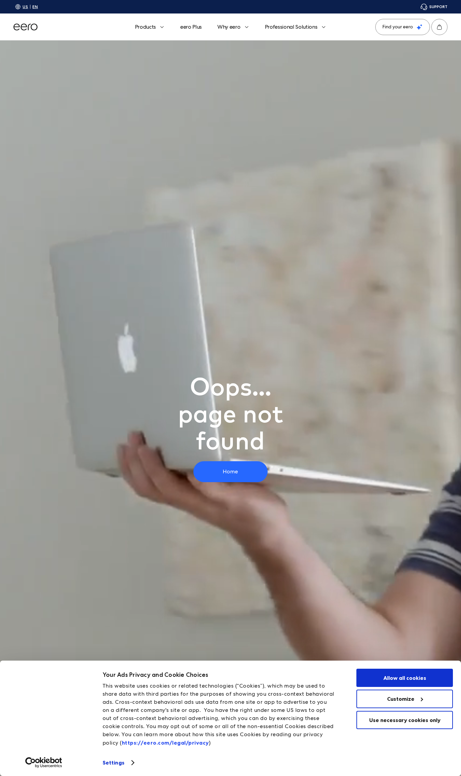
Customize (400, 698)
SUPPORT (438, 6)
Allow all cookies (404, 677)
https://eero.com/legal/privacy (165, 742)
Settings (114, 762)
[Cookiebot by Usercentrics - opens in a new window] (43, 762)
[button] (439, 27)
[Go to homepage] (25, 27)
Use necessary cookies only (404, 720)
